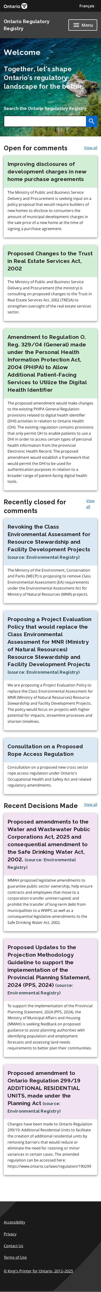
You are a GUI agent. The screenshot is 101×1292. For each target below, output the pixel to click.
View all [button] (90, 147)
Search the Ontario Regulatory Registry (45, 108)
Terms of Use (15, 1257)
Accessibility (14, 1222)
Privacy (10, 1234)
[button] (87, 5)
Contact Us (13, 1245)
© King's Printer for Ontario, (38, 1271)
